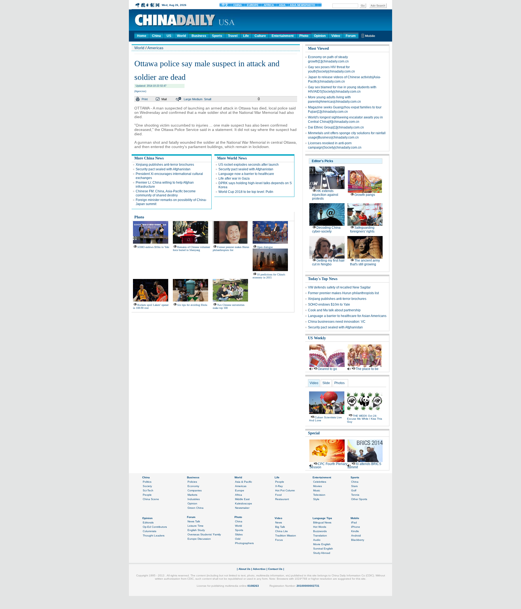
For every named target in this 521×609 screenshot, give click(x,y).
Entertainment (283, 36)
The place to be (367, 369)
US (169, 36)
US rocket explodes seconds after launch (248, 165)
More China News (149, 158)
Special (314, 433)
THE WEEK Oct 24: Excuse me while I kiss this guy (364, 418)
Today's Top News (322, 279)
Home (141, 36)
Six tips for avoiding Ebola (192, 304)
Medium (197, 99)
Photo (303, 36)
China (156, 36)
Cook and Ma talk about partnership (334, 310)
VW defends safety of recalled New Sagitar (339, 287)
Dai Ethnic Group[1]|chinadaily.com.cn (336, 127)
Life (246, 36)
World (181, 36)
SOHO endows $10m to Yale (153, 247)
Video (335, 36)
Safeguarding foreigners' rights (362, 229)
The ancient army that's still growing (365, 262)
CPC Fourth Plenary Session (328, 465)
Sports (217, 36)
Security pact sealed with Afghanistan (163, 169)
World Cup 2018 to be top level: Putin (245, 192)
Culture (260, 36)
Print (145, 99)
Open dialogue (265, 247)
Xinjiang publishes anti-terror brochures (165, 165)
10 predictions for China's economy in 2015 (269, 276)
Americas (155, 48)
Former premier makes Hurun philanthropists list (231, 249)
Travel (232, 36)
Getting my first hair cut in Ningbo (328, 262)
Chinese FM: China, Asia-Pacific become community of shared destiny (166, 193)
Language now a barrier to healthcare (246, 174)
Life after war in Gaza (234, 178)
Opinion (320, 36)
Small (207, 99)
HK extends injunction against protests (325, 194)
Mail (164, 99)
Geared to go (327, 369)
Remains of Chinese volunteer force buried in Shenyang (191, 249)
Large (187, 99)
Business (199, 36)
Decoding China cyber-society (326, 229)
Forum (351, 36)
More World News (232, 158)
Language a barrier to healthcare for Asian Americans (347, 316)
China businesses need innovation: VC (337, 322)
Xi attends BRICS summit (364, 465)
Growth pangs (364, 195)
